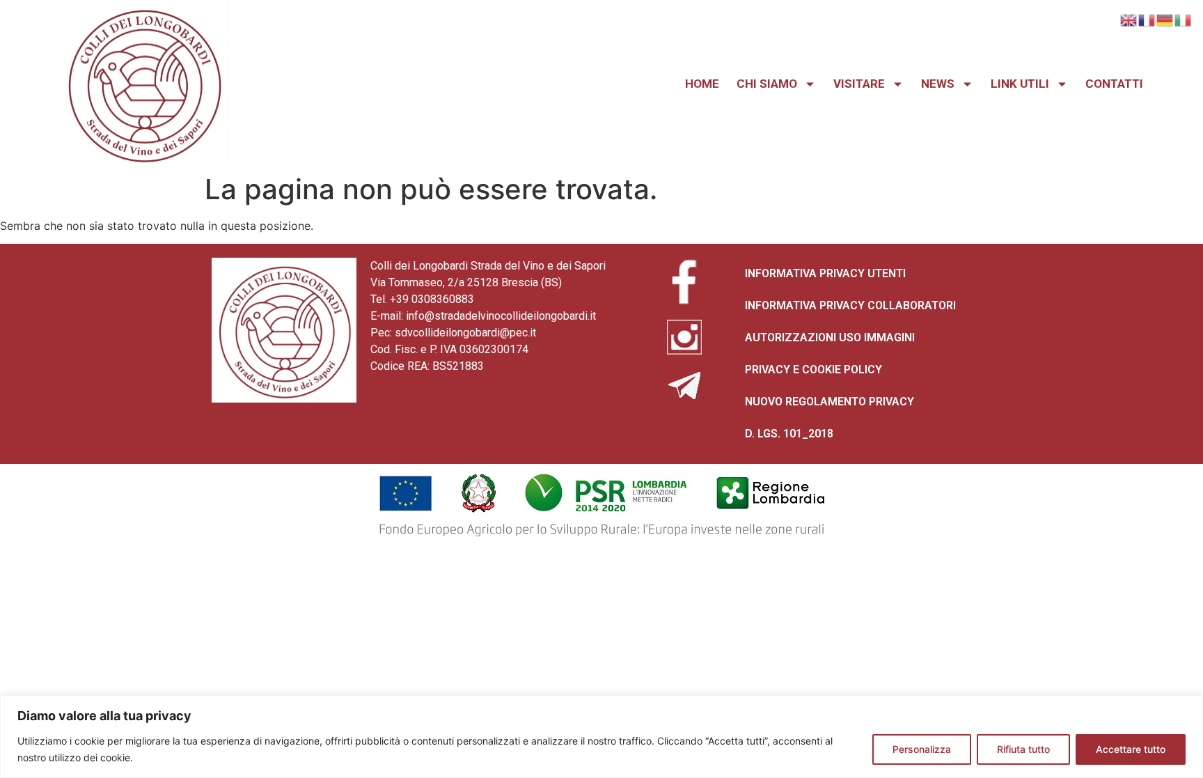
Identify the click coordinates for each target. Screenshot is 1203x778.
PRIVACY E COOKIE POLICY (813, 369)
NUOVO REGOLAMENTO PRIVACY (829, 401)
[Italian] (1183, 19)
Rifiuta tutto (1023, 749)
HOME (702, 84)
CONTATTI (1114, 84)
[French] (1147, 19)
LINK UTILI (1020, 84)
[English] (1129, 19)
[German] (1165, 19)
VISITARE (859, 84)
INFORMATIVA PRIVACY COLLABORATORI (850, 305)
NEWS (937, 84)
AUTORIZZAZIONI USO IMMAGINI (830, 337)
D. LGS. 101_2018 (789, 433)
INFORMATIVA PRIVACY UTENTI (825, 273)
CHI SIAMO (767, 84)
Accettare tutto (1130, 749)
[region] (601, 736)
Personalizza (922, 749)
